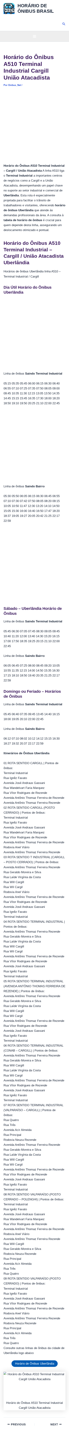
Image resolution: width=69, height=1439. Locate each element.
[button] (63, 24)
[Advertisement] (34, 127)
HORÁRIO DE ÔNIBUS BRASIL (36, 8)
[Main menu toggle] (34, 36)
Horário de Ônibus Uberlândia (34, 1363)
